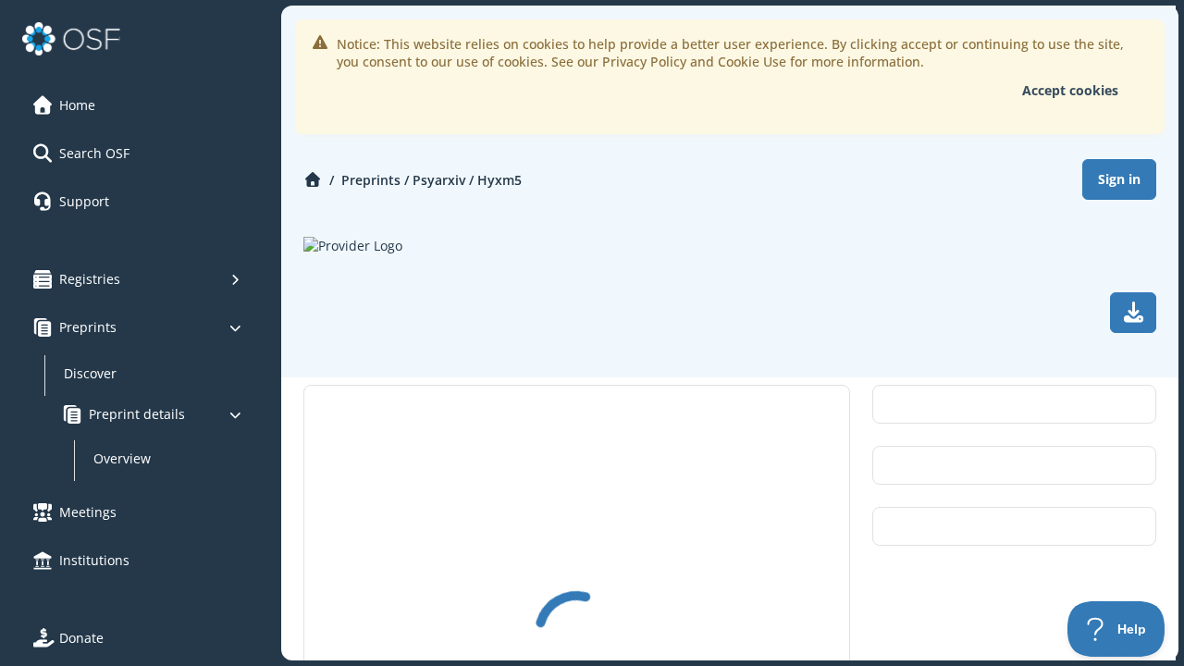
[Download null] (1133, 312)
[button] (137, 105)
